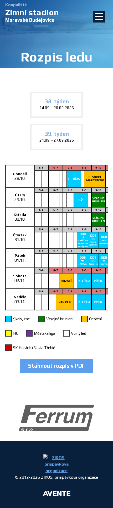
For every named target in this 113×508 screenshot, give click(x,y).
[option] (56, 418)
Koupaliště (16, 5)
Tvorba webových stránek (56, 494)
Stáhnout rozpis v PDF (56, 365)
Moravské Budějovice (32, 15)
